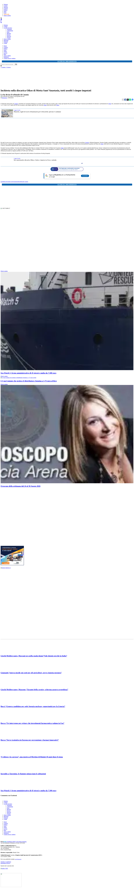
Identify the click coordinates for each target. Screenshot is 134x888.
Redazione (4, 97)
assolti (2, 181)
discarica (6, 181)
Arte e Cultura (7, 55)
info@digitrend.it (18, 859)
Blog (5, 54)
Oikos (57, 105)
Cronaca (6, 8)
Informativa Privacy (5, 863)
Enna (8, 32)
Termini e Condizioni (6, 861)
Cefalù (5, 43)
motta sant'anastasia (12, 181)
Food (5, 12)
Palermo (6, 4)
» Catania (3, 67)
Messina (9, 33)
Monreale (6, 40)
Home (5, 46)
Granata (87, 142)
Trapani (9, 37)
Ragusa (8, 34)
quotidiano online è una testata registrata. (14, 841)
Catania (5, 5)
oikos (18, 181)
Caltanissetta (10, 30)
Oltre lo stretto (7, 15)
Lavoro (5, 52)
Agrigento (9, 29)
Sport (5, 11)
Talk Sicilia (6, 14)
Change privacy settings (9, 58)
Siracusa (6, 7)
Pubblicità (6, 57)
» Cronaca (8, 67)
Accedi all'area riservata (67, 61)
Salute (5, 51)
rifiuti (109, 103)
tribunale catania (24, 181)
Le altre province (8, 27)
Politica (5, 10)
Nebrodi (6, 41)
